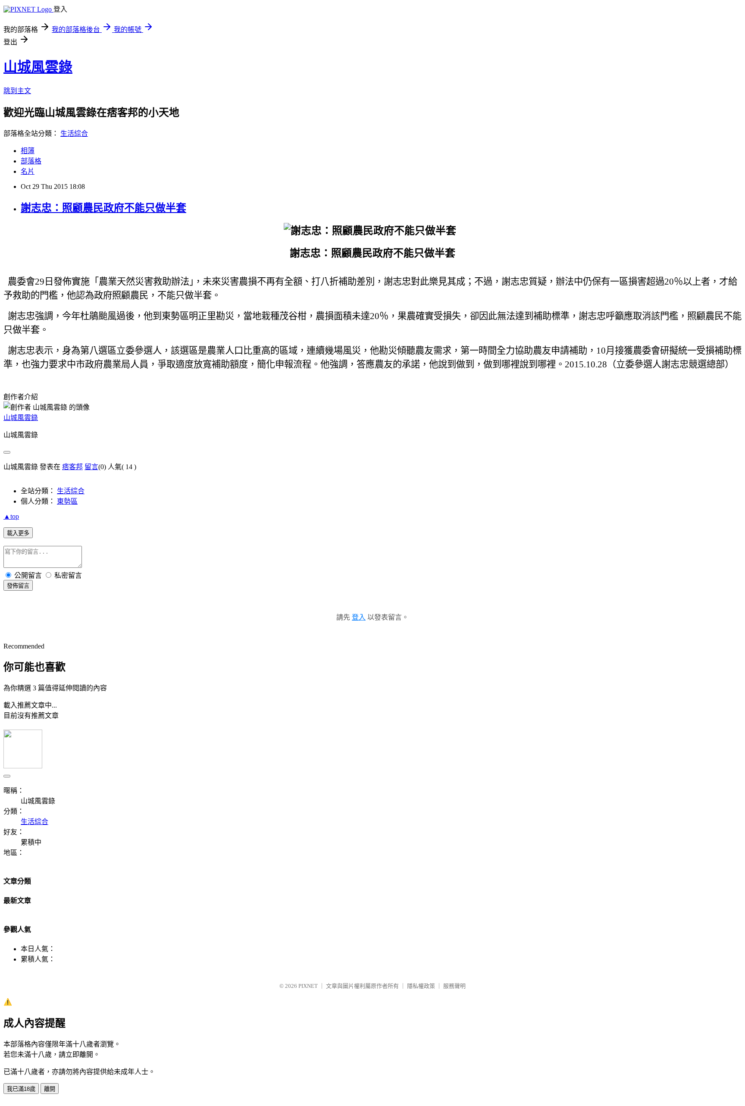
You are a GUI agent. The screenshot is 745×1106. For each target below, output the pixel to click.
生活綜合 (74, 133)
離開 (49, 1089)
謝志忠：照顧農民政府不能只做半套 (103, 207)
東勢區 (67, 501)
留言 (91, 466)
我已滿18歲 (21, 1089)
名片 (27, 171)
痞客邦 (72, 466)
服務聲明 (454, 986)
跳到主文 (17, 90)
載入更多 (18, 533)
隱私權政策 (421, 986)
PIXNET (308, 986)
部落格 (31, 161)
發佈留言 (18, 586)
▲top (11, 516)
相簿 (27, 150)
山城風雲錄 (37, 67)
